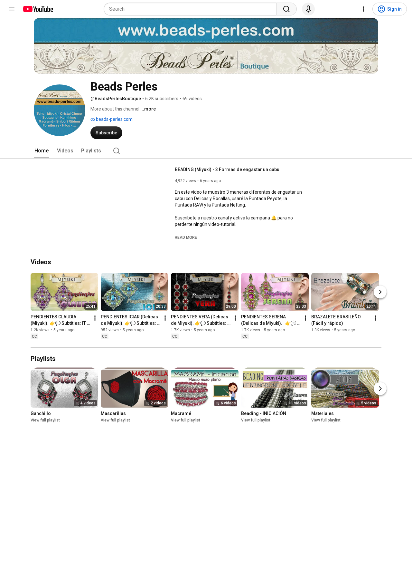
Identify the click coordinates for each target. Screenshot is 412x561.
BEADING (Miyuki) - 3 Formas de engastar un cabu (227, 169)
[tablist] (206, 151)
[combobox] (192, 9)
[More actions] (95, 318)
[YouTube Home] (38, 9)
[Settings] (363, 9)
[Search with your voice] (308, 9)
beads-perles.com (114, 119)
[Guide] (11, 9)
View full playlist (45, 420)
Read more (186, 237)
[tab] (41, 151)
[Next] (380, 292)
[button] (186, 237)
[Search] (286, 9)
